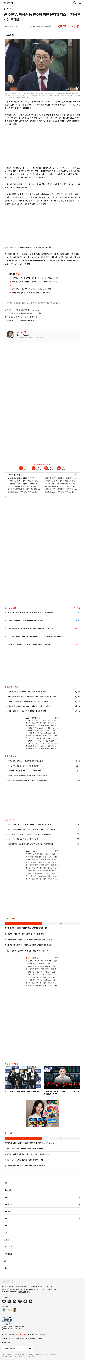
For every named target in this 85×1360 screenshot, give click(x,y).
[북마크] (78, 26)
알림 (6, 1268)
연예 (6, 1233)
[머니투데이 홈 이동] (9, 1281)
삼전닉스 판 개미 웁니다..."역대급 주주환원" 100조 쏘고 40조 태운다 (32, 696)
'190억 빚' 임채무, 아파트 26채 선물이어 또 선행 (25, 761)
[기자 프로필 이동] (10, 334)
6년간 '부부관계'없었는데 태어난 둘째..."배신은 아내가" (31, 293)
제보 (6, 1261)
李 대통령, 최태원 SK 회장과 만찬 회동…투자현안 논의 (24, 934)
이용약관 (5, 1338)
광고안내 (11, 1338)
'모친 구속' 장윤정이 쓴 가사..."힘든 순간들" (23, 766)
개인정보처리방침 (20, 1334)
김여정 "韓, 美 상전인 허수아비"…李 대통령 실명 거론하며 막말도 (28, 945)
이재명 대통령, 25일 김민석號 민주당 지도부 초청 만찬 (24, 1149)
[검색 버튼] (75, 3)
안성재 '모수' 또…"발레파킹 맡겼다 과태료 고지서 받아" (32, 289)
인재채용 (11, 1334)
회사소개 (5, 1334)
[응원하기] (25, 332)
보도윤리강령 (6, 1342)
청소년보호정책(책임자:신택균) (36, 1334)
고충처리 (40, 1338)
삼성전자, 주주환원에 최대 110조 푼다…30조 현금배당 (27, 780)
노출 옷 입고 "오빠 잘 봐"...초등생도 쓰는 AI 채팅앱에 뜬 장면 (29, 834)
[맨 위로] (80, 1350)
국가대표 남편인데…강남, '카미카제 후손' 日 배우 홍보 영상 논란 (35, 278)
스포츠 (6, 1240)
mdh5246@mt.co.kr (23, 335)
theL (6, 1197)
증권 (6, 1183)
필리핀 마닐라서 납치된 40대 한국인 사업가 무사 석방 (24, 1160)
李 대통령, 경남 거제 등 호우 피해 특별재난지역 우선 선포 (25, 1166)
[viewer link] (77, 88)
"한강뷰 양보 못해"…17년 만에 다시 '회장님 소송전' (26, 620)
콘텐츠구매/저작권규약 (29, 1338)
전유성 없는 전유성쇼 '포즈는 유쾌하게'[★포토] (22, 1091)
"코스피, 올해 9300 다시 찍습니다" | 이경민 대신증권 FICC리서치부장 (61, 1092)
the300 (10, 9)
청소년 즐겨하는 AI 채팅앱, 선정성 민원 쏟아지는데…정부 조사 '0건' (32, 829)
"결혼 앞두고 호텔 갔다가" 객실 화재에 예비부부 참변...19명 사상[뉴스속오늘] (35, 636)
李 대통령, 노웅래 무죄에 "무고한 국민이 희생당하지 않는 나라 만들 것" (30, 939)
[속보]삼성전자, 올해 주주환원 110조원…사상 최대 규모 (28, 701)
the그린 (7, 1211)
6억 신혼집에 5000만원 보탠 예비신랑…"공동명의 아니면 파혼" (35, 282)
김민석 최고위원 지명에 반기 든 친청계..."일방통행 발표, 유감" (26, 928)
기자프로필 (8, 1254)
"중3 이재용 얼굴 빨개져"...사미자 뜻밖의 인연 (24, 771)
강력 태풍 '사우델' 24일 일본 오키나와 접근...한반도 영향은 (29, 706)
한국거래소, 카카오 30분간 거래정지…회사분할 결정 (27, 711)
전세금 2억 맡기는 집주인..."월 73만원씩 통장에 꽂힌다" (28, 692)
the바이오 (8, 1204)
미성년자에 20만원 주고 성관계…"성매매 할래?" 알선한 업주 (29, 644)
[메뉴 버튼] (79, 3)
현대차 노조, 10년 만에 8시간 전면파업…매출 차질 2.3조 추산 (30, 825)
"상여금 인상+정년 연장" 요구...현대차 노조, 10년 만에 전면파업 (31, 844)
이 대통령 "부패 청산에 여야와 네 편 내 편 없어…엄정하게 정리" (27, 1154)
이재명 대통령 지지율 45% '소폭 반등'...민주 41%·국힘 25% (26, 951)
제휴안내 (18, 1338)
